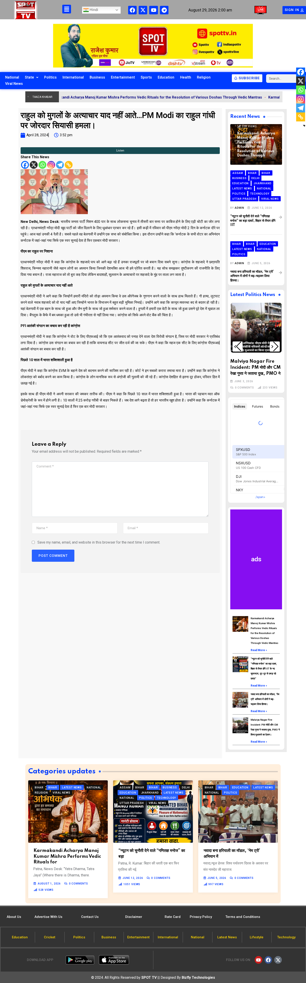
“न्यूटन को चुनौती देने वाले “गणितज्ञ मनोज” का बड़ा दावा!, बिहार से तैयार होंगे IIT (252, 221)
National (12, 77)
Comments (244, 387)
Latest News (250, 346)
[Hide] (304, 125)
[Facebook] (132, 10)
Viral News (14, 83)
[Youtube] (153, 10)
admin (239, 207)
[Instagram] (51, 165)
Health (185, 77)
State (29, 77)
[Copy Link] (69, 165)
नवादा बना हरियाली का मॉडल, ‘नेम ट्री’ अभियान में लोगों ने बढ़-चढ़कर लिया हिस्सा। (252, 276)
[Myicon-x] (143, 10)
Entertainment (123, 77)
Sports (146, 77)
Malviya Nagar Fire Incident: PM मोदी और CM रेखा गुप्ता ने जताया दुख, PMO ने (255, 367)
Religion (204, 77)
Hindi (93, 10)
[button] (238, 346)
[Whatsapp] (42, 165)
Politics (50, 77)
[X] (34, 165)
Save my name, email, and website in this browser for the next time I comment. (98, 542)
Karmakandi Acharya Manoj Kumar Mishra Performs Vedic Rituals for (67, 856)
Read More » (259, 650)
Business (97, 77)
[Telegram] (164, 10)
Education (166, 77)
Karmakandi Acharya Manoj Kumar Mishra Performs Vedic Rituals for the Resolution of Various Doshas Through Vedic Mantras (125, 97)
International (73, 77)
